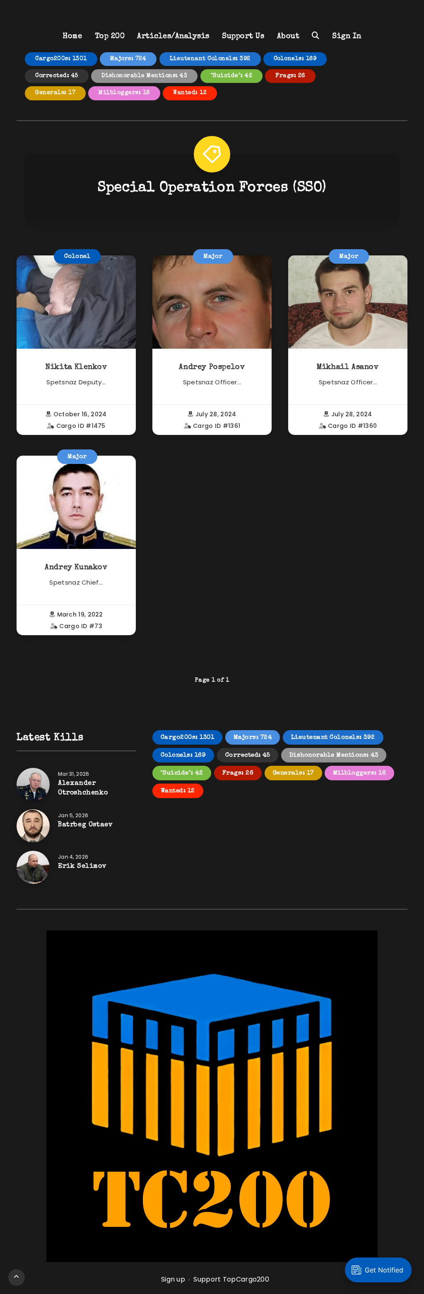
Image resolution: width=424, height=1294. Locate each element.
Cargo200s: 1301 (61, 59)
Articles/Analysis (173, 36)
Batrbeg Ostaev (85, 825)
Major (213, 256)
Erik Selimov (82, 866)
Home (72, 36)
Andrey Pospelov (212, 367)
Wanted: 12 (190, 93)
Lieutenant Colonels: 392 (210, 59)
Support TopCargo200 (231, 1279)
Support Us (243, 36)
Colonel (77, 256)
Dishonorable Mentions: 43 (144, 76)
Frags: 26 (290, 76)
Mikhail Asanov (347, 367)
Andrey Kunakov (76, 567)
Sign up (173, 1279)
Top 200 (110, 36)
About (288, 36)
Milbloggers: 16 (124, 93)
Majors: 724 (128, 59)
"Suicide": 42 (232, 76)
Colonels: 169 (295, 59)
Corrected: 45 (56, 76)
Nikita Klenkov (76, 367)
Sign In (346, 36)
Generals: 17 (55, 93)
